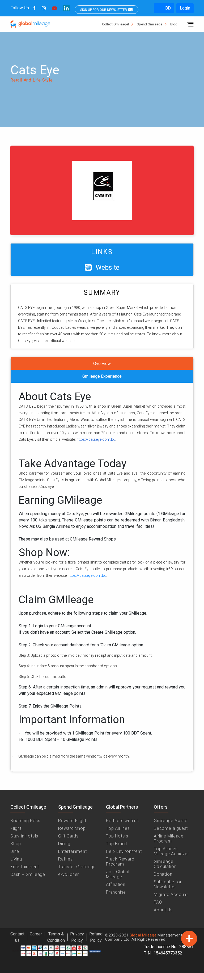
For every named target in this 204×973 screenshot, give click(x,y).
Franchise (116, 892)
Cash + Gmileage (27, 874)
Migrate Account (171, 894)
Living (16, 859)
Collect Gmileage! (115, 24)
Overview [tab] (102, 363)
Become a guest (171, 828)
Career (36, 933)
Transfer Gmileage (77, 866)
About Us (163, 909)
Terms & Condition (56, 937)
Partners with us (122, 820)
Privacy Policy (77, 937)
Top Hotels (117, 836)
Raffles (65, 859)
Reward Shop (72, 828)
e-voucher (68, 874)
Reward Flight (72, 820)
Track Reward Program (120, 862)
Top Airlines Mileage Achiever (171, 851)
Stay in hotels (24, 836)
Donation (163, 874)
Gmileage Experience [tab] (102, 376)
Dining (64, 843)
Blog (173, 24)
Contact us (17, 937)
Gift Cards (68, 836)
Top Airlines (118, 828)
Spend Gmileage (149, 24)
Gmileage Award (171, 820)
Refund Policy (96, 937)
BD (167, 8)
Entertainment (24, 866)
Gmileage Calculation (165, 864)
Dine (14, 851)
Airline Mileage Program (169, 839)
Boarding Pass (25, 820)
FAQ (158, 902)
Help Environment (124, 851)
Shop (15, 843)
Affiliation (115, 884)
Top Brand (116, 843)
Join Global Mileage (117, 874)
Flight (16, 828)
